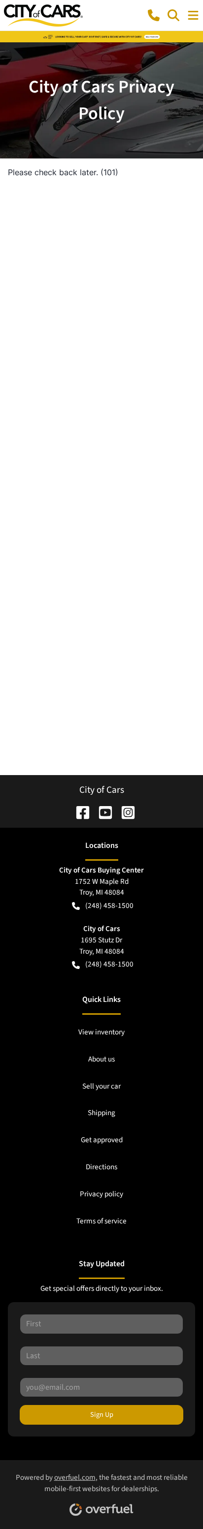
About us (101, 1059)
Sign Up (101, 1414)
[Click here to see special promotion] (101, 36)
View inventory (101, 1032)
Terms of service (101, 1221)
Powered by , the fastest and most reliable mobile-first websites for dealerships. (102, 1483)
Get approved (102, 1139)
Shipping (101, 1112)
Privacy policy (101, 1193)
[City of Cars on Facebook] (79, 811)
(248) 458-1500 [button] (109, 905)
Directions (101, 1166)
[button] (154, 15)
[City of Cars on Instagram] (124, 811)
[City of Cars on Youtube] (101, 811)
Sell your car (101, 1086)
